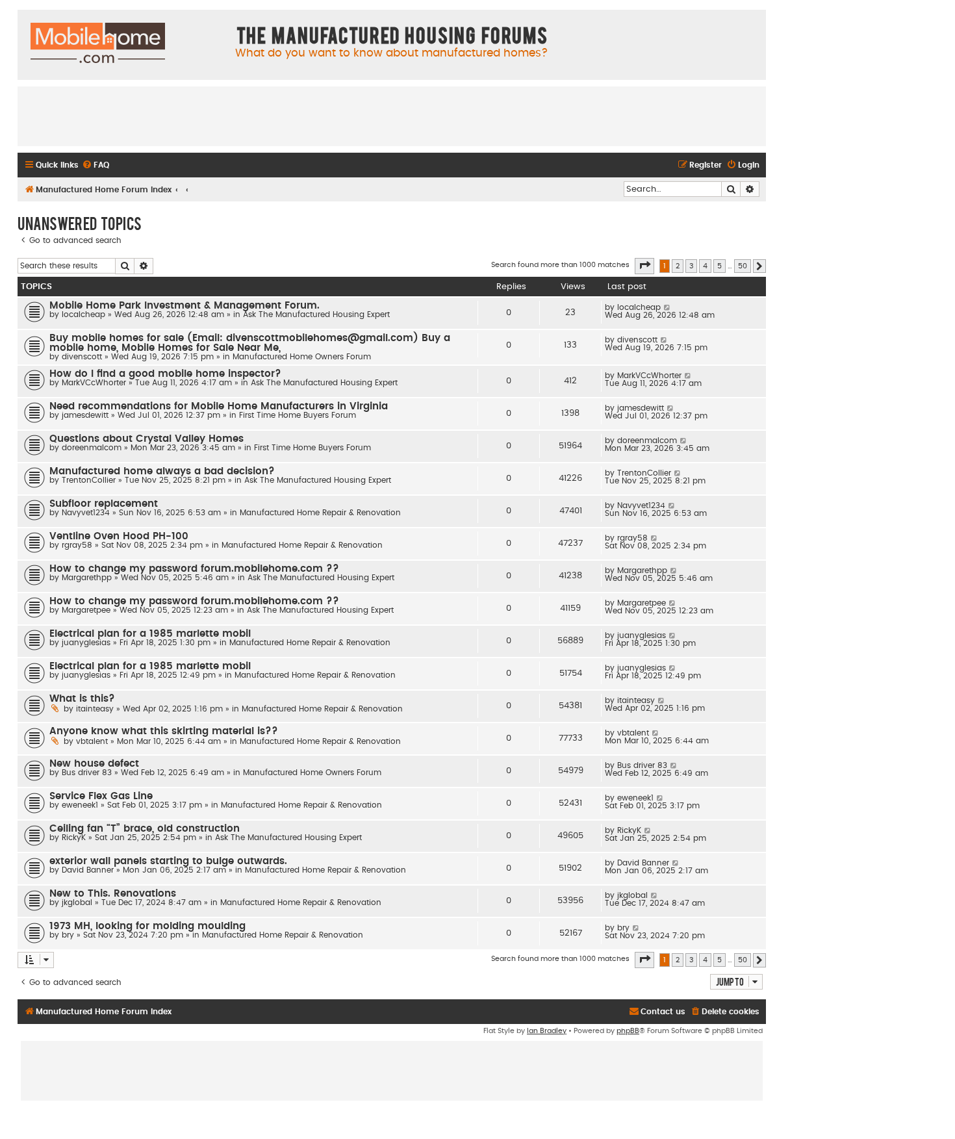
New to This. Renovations (112, 894)
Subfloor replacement (103, 504)
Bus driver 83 (87, 772)
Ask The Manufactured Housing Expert (316, 314)
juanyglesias (86, 642)
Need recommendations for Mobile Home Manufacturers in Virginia (218, 406)
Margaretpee (86, 610)
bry (68, 935)
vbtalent (92, 741)
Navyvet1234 (86, 513)
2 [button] (678, 266)
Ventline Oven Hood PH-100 (118, 536)
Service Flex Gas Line (101, 796)
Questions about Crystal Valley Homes (146, 439)
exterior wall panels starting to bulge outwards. (168, 861)
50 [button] (742, 266)
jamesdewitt (85, 415)
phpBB (628, 1030)
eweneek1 (80, 805)
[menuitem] (95, 165)
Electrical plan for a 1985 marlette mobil (150, 634)
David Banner (88, 870)
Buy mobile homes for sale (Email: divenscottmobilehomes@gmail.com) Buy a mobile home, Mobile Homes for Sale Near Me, (249, 343)
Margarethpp (87, 578)
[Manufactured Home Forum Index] (98, 43)
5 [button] (719, 266)
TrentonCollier (89, 480)
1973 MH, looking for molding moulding (147, 926)
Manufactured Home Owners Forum (302, 357)
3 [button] (691, 266)
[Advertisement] (392, 115)
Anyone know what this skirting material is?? (163, 731)
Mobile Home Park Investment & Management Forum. (184, 306)
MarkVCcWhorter (94, 383)
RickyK (74, 837)
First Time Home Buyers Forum (297, 415)
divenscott (82, 357)
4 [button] (705, 266)
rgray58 (77, 545)
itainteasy (95, 709)
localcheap (83, 314)
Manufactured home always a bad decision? (162, 471)
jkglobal (77, 902)
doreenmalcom (91, 448)
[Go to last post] (667, 307)
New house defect (94, 764)
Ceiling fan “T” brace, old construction (144, 829)
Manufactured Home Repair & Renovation (320, 513)
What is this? (82, 699)
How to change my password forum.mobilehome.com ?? (194, 569)
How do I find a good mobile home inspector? (165, 374)
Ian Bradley (547, 1030)
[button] (644, 266)
